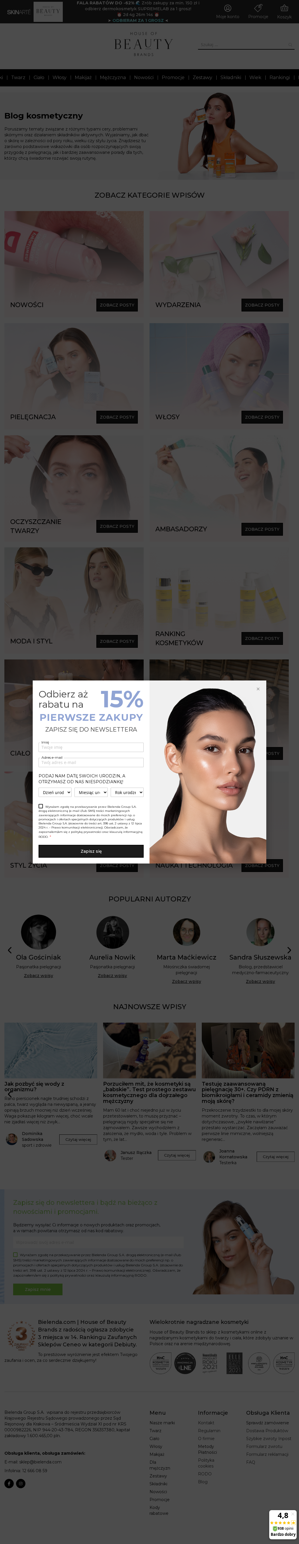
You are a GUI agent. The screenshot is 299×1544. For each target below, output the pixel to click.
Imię (45, 742)
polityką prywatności (86, 832)
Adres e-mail (51, 757)
